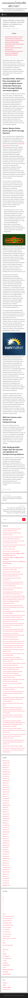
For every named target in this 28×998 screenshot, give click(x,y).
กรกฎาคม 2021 (6, 840)
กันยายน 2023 (6, 785)
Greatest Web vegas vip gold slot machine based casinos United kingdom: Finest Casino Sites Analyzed (13, 607)
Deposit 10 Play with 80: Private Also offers (13, 746)
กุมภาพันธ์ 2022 (6, 825)
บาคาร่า (4, 967)
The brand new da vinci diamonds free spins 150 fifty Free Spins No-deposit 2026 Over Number (13, 693)
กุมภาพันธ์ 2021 (6, 851)
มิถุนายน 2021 (6, 843)
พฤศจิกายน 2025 (6, 771)
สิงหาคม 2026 (6, 760)
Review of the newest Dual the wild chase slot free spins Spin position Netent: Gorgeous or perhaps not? (13, 742)
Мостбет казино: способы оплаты (11, 551)
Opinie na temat (6, 936)
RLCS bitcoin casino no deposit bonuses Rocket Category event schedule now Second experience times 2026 (14, 736)
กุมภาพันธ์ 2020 (6, 878)
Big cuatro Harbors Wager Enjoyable (11, 571)
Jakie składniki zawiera (8, 925)
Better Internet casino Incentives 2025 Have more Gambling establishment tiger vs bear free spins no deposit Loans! (13, 583)
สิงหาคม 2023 (6, 787)
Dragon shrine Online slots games (11, 639)
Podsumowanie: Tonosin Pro (9, 938)
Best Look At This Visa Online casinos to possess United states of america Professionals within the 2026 (14, 730)
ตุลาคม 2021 (5, 834)
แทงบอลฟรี (5, 971)
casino (4, 914)
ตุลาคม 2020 (6, 860)
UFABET (5, 954)
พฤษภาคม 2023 (6, 791)
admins (17, 28)
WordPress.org (6, 989)
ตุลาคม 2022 (5, 807)
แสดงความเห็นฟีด (7, 987)
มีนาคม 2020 (6, 876)
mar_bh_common (7, 927)
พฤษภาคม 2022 (6, 818)
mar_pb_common (7, 934)
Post (4, 940)
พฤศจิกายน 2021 (6, 831)
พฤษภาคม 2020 (6, 871)
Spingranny (5, 949)
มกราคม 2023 (6, 800)
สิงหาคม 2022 (6, 811)
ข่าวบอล (4, 960)
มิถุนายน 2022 (6, 816)
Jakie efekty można (7, 923)
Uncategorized (7, 489)
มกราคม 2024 (6, 776)
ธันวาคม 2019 (6, 883)
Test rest (5, 565)
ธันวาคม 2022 (6, 803)
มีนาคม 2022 (6, 823)
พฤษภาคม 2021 (6, 845)
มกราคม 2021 (6, 854)
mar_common (6, 929)
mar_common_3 (7, 931)
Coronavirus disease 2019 (9, 549)
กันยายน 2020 (6, 863)
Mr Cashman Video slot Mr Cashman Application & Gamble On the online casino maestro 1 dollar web (13, 659)
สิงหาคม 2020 (6, 865)
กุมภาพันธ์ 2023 (6, 798)
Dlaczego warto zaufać (8, 916)
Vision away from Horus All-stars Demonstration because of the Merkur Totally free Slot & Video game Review (13, 635)
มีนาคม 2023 (6, 796)
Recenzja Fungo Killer (8, 945)
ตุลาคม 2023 (5, 783)
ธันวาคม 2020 (6, 856)
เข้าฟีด (4, 985)
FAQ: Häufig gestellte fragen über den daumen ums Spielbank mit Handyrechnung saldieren (14, 53)
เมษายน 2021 (6, 847)
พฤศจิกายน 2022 (6, 805)
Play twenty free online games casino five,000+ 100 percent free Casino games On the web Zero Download (14, 750)
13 (3, 898)
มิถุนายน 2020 (6, 869)
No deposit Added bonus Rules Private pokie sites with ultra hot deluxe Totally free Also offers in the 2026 (13, 625)
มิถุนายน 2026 (6, 765)
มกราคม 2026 (6, 769)
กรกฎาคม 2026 (6, 763)
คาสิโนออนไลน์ (6, 965)
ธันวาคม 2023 (6, 778)
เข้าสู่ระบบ (5, 983)
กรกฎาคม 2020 (6, 867)
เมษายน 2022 (6, 820)
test (3, 951)
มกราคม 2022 (6, 827)
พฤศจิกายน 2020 (6, 858)
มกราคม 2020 (6, 880)
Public (4, 943)
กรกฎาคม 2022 (6, 814)
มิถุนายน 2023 (6, 789)
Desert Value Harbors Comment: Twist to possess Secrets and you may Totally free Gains (13, 716)
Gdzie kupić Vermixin (7, 918)
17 (3, 900)
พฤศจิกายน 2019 (6, 885)
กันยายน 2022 (6, 809)
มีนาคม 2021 (5, 849)
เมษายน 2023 (6, 794)
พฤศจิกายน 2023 (6, 780)
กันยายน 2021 (6, 836)
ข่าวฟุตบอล (5, 963)
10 (3, 896)
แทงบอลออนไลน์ (6, 974)
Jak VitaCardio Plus (7, 920)
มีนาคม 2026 (6, 767)
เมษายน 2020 (6, 874)
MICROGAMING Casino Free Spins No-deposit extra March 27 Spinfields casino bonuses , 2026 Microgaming (13, 699)
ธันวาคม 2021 (6, 829)
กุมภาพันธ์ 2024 (6, 774)
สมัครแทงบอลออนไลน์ (8, 969)
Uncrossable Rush (7, 958)
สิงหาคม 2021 (6, 838)
